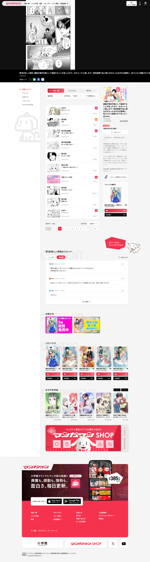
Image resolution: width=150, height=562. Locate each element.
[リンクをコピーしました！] (42, 79)
